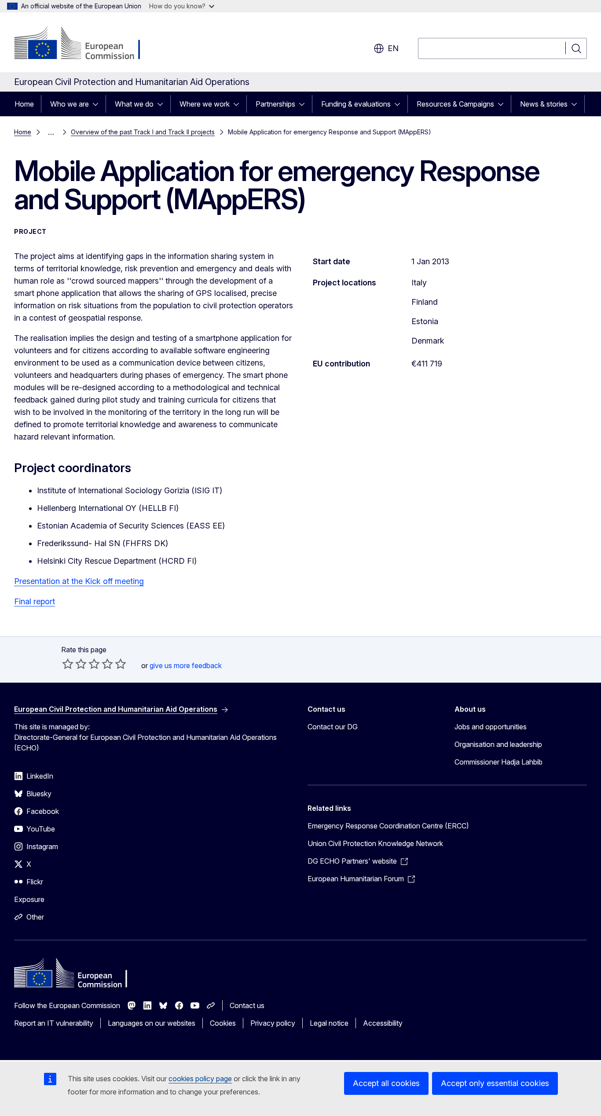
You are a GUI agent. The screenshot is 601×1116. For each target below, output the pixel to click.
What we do (134, 104)
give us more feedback (186, 665)
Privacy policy (272, 1023)
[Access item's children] (98, 104)
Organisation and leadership (498, 744)
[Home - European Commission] (85, 44)
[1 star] (67, 663)
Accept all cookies (386, 1083)
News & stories (544, 104)
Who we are (69, 104)
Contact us (247, 1005)
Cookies (223, 1023)
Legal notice (329, 1023)
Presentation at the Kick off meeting (79, 581)
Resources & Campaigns (455, 104)
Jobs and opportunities (490, 726)
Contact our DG (333, 726)
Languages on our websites (151, 1023)
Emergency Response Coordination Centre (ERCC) (388, 825)
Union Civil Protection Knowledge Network (375, 843)
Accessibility (383, 1023)
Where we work (205, 104)
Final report (34, 601)
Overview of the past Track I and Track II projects (143, 132)
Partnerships (275, 104)
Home (24, 104)
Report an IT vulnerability (53, 1023)
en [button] (393, 48)
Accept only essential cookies (495, 1083)
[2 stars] (74, 663)
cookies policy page (200, 1078)
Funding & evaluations (356, 104)
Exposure (29, 899)
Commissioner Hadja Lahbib (498, 762)
